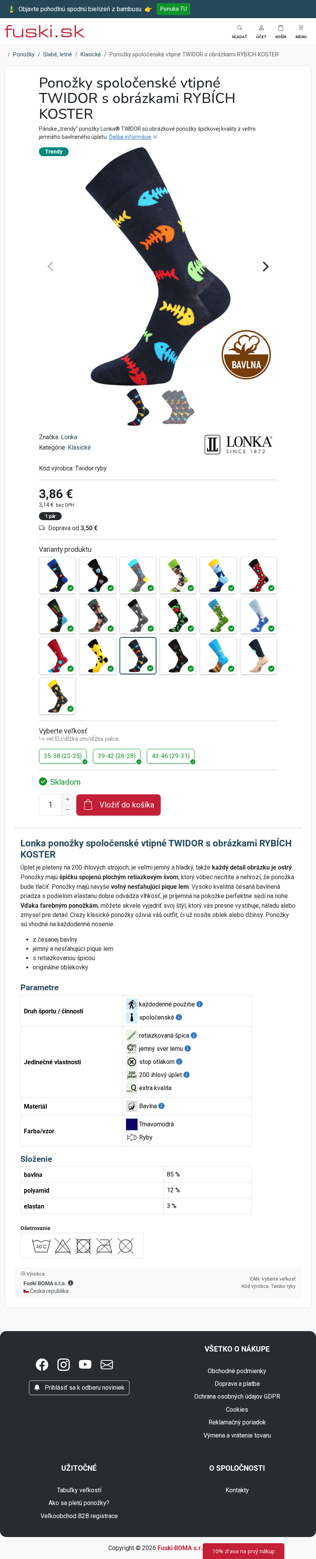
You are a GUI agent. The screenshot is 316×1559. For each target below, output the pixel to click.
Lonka (69, 437)
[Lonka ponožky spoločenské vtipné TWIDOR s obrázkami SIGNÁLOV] (178, 655)
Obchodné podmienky (237, 1371)
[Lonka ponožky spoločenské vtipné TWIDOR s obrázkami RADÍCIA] (97, 655)
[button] (261, 31)
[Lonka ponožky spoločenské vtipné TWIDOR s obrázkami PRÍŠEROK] (57, 655)
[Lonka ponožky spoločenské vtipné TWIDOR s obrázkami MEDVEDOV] (97, 615)
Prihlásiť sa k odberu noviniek (83, 1387)
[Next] (264, 266)
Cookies (237, 1409)
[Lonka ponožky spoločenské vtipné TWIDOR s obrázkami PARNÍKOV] (258, 615)
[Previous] (51, 266)
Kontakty (237, 1490)
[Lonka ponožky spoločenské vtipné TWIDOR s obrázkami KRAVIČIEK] (178, 575)
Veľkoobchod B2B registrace (79, 1516)
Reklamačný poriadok (237, 1422)
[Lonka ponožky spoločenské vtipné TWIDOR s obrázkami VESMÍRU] (258, 655)
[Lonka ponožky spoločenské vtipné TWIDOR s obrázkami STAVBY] (218, 655)
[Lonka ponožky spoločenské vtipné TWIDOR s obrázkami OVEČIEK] (218, 615)
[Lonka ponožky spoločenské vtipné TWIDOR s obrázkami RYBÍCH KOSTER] (138, 655)
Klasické (79, 447)
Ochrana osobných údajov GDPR (237, 1396)
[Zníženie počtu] (67, 810)
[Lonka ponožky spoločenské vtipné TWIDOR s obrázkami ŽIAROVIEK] (57, 696)
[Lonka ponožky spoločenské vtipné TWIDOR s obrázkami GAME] (57, 575)
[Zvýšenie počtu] (67, 799)
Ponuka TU (173, 9)
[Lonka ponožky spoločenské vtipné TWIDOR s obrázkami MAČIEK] (97, 575)
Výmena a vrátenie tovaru (237, 1435)
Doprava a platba (237, 1383)
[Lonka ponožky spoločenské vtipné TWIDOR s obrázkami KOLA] (138, 575)
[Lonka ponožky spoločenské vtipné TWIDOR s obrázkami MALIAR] (57, 615)
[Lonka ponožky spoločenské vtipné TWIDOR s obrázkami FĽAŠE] (218, 575)
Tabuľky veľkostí (79, 1490)
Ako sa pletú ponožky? (79, 1503)
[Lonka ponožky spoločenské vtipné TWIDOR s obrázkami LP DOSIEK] (258, 575)
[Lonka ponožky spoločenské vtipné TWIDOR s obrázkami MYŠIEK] (138, 615)
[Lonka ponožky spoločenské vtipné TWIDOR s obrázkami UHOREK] (178, 615)
